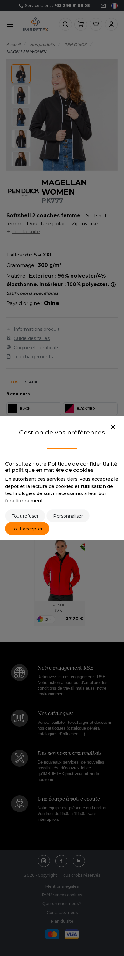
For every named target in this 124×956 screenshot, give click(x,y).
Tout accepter (27, 529)
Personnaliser (68, 516)
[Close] (113, 427)
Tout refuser (25, 516)
